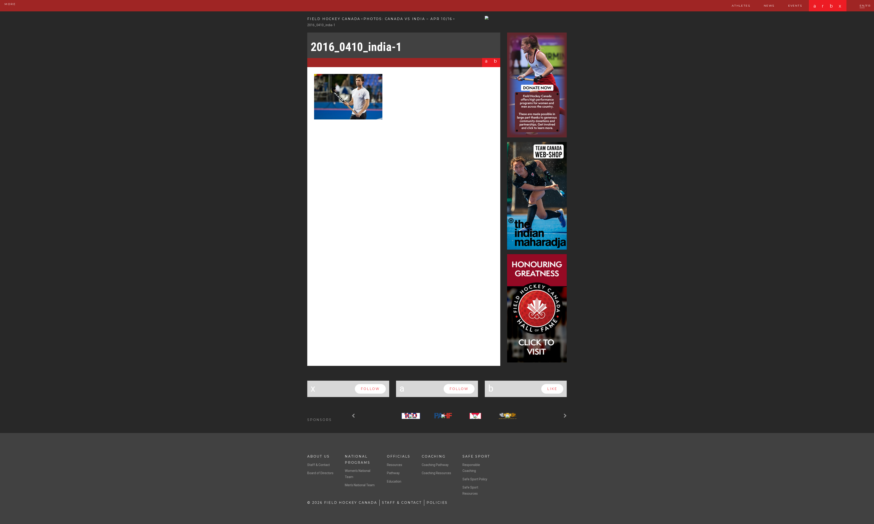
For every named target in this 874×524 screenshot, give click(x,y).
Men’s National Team (360, 485)
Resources (394, 465)
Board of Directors (320, 473)
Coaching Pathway (435, 465)
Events (795, 5)
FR (868, 5)
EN (862, 5)
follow (370, 389)
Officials (398, 456)
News (769, 5)
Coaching (433, 456)
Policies (437, 503)
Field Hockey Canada (333, 19)
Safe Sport (476, 456)
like (552, 389)
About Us (318, 456)
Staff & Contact (318, 465)
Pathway (393, 473)
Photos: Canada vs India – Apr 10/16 (407, 19)
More (9, 4)
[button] (354, 416)
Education (394, 481)
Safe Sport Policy (474, 479)
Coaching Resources (436, 473)
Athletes (741, 5)
